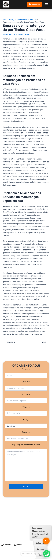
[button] (46, 553)
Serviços (40, 549)
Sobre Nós (40, 543)
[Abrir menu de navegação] (46, 4)
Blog (40, 555)
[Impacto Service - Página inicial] (6, 4)
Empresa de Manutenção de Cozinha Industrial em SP (40, 532)
